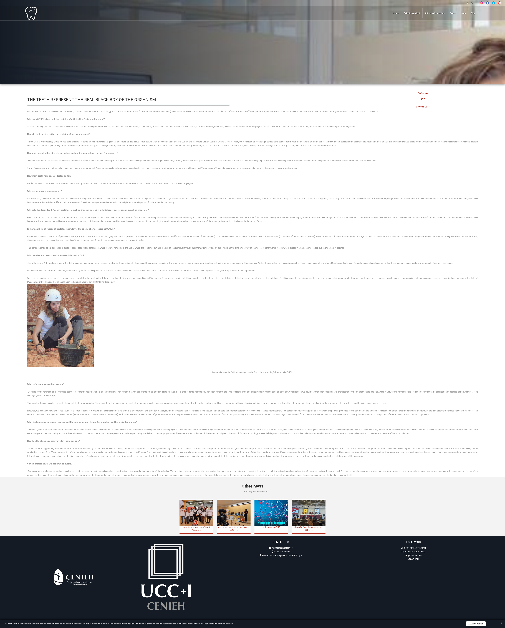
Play (473, 13)
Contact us (281, 542)
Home (395, 13)
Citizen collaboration (435, 13)
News (463, 13)
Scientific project (412, 13)
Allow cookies (475, 624)
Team (452, 13)
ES (472, 3)
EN (468, 3)
